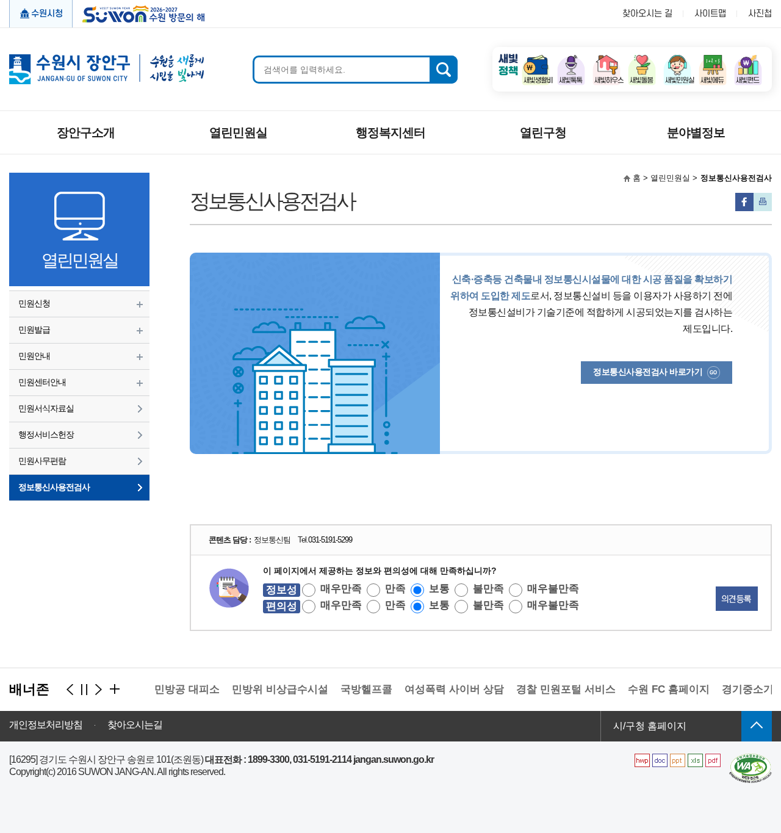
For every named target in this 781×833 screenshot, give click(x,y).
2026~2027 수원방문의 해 (139, 13)
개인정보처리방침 (45, 725)
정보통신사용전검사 (54, 487)
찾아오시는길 (134, 725)
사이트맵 (710, 14)
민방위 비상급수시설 (271, 689)
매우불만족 (553, 588)
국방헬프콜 (358, 689)
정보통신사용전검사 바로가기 (647, 372)
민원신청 (34, 303)
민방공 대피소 (178, 689)
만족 (395, 588)
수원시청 (47, 14)
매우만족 (341, 588)
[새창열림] (536, 58)
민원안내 (34, 356)
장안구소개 (86, 132)
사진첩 (760, 14)
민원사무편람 (42, 461)
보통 (439, 588)
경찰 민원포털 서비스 (557, 689)
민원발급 (34, 329)
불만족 (488, 588)
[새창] (750, 758)
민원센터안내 (42, 382)
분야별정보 (696, 132)
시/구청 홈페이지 (649, 726)
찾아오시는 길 (647, 14)
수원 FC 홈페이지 (660, 689)
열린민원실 (238, 132)
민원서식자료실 (46, 408)
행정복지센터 (390, 132)
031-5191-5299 (330, 539)
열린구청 (543, 132)
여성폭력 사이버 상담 (445, 689)
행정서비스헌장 (46, 434)
